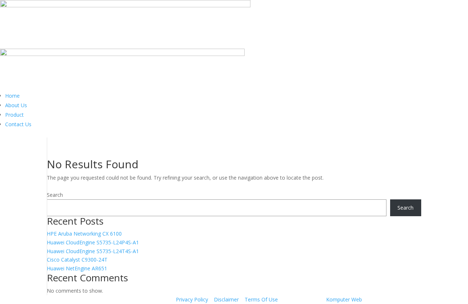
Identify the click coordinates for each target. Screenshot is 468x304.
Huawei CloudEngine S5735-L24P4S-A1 (93, 242)
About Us (16, 105)
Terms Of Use (261, 299)
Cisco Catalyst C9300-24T (77, 259)
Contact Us (18, 124)
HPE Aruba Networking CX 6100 (84, 233)
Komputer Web (344, 299)
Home (12, 95)
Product (14, 114)
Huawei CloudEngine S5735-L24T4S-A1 (93, 251)
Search (55, 194)
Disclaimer (226, 299)
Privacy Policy (192, 299)
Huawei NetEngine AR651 (77, 268)
